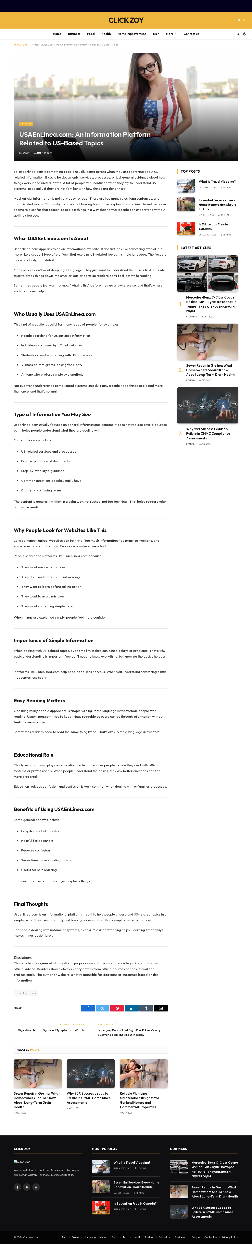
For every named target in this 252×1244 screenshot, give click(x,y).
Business (74, 34)
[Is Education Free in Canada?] (186, 228)
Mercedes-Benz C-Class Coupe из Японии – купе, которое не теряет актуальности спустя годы (211, 304)
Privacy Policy (230, 1237)
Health (106, 34)
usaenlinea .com (26, 993)
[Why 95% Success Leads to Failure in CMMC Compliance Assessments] (91, 1073)
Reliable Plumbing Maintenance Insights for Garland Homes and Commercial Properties (139, 1100)
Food (91, 34)
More (170, 34)
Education (164, 1237)
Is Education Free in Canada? (213, 226)
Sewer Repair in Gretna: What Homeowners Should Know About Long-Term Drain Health (37, 1100)
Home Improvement (132, 34)
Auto (64, 1237)
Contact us (191, 34)
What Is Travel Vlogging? (217, 181)
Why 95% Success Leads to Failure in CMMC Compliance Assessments (89, 1097)
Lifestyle (195, 1237)
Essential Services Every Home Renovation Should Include (217, 204)
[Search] (238, 34)
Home (57, 34)
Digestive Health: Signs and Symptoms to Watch (51, 1030)
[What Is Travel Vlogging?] (186, 186)
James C (193, 317)
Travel (75, 1237)
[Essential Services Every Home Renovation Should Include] (186, 204)
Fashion (149, 1237)
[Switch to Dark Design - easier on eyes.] (244, 33)
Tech (156, 34)
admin (26, 153)
